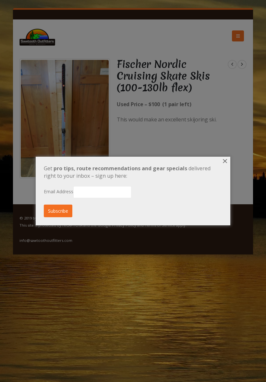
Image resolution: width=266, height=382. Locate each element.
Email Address (58, 191)
